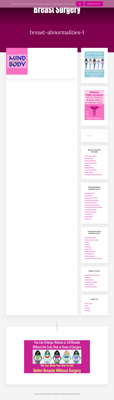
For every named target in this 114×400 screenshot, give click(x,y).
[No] (112, 4)
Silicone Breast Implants (91, 200)
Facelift (87, 242)
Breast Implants (89, 158)
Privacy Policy (88, 303)
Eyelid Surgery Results (91, 286)
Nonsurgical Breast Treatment (93, 174)
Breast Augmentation (91, 156)
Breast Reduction (89, 167)
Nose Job (87, 244)
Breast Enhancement (90, 170)
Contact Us (87, 310)
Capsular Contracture (90, 212)
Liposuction (88, 247)
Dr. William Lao (89, 279)
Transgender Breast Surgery (92, 205)
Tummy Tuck (88, 249)
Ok (80, 4)
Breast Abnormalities (91, 209)
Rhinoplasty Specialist (91, 282)
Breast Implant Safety (91, 202)
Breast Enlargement (90, 160)
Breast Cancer (88, 195)
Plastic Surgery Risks (90, 237)
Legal (86, 306)
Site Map (87, 308)
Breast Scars (88, 219)
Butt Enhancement (90, 251)
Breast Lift (87, 165)
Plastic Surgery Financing (92, 240)
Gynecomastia (89, 214)
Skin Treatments (89, 253)
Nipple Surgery (89, 172)
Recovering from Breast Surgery (93, 207)
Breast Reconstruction (91, 163)
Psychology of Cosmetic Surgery (93, 258)
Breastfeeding (89, 216)
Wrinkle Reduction (90, 256)
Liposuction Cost (89, 284)
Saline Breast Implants (91, 198)
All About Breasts (89, 193)
